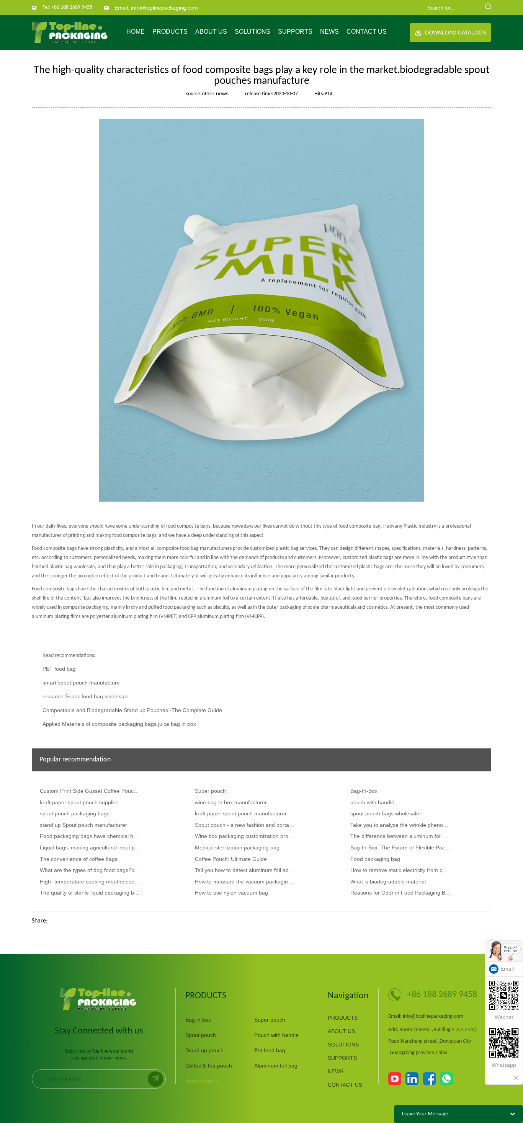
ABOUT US (211, 31)
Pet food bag (269, 1050)
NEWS (329, 31)
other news (215, 93)
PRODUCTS (170, 31)
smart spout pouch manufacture (81, 683)
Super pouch (269, 1020)
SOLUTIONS (252, 31)
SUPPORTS (295, 31)
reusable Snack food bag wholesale (85, 696)
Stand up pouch (204, 1050)
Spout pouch (200, 1035)
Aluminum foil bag (275, 1066)
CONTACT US (366, 31)
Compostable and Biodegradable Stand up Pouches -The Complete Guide (132, 710)
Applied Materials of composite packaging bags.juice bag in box (119, 724)
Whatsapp (504, 1065)
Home (135, 31)
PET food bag (59, 669)
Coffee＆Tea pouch (208, 1066)
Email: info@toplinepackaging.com (156, 8)
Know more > (201, 1081)
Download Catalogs (455, 32)
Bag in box (198, 1020)
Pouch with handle (276, 1035)
